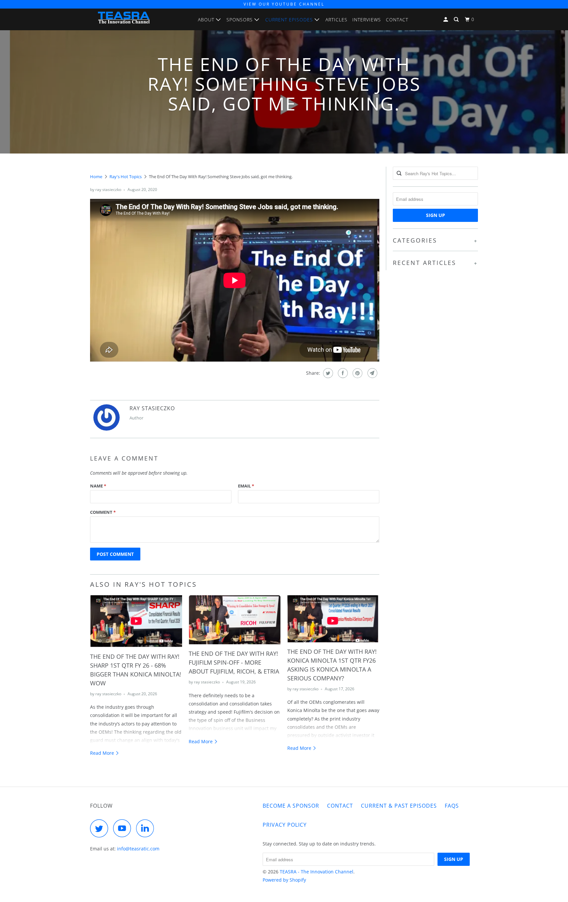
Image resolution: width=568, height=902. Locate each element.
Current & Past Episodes (399, 805)
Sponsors (240, 19)
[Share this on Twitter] (327, 373)
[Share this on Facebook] (342, 373)
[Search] (457, 19)
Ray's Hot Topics (125, 176)
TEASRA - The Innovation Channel (316, 871)
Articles (336, 19)
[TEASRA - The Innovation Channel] (123, 19)
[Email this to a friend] (371, 373)
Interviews (366, 19)
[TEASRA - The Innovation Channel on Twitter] (101, 828)
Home (96, 176)
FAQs (452, 805)
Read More (102, 753)
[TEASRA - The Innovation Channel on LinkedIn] (147, 828)
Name (98, 486)
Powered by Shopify (284, 880)
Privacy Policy (285, 824)
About (207, 19)
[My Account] (446, 19)
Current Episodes (290, 19)
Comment (103, 512)
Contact (397, 19)
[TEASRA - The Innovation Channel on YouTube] (124, 828)
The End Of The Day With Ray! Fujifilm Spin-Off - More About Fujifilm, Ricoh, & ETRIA (234, 662)
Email (246, 486)
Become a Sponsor (291, 805)
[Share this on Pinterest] (357, 373)
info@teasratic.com (138, 848)
